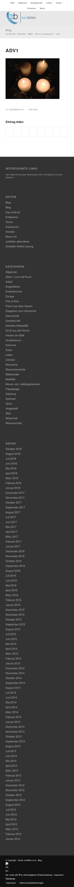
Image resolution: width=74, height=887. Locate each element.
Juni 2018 (11, 463)
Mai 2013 (11, 761)
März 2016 (12, 595)
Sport (42, 8)
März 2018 (12, 478)
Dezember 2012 (15, 785)
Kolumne (31, 8)
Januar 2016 (13, 605)
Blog (8, 30)
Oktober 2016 (14, 561)
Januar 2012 (13, 839)
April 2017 (11, 531)
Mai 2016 (11, 585)
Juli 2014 (11, 692)
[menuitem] (13, 3)
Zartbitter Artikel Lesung (19, 246)
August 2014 (13, 687)
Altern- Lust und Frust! (18, 277)
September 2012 (15, 800)
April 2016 (11, 590)
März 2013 (12, 770)
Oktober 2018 (14, 449)
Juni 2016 (11, 580)
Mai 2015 (11, 644)
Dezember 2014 (15, 668)
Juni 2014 (11, 697)
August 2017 (13, 512)
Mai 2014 (11, 702)
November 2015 (15, 614)
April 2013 (11, 765)
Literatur (10, 359)
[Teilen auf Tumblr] (49, 131)
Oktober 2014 (14, 678)
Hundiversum (13, 340)
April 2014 (11, 707)
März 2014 (12, 712)
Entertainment (14, 291)
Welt (12, 2)
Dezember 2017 (15, 493)
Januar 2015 (13, 663)
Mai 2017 (11, 527)
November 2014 (15, 673)
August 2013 (13, 746)
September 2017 (15, 507)
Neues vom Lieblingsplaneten (23, 384)
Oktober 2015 (14, 619)
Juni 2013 (11, 756)
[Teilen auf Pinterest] (33, 131)
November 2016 (15, 556)
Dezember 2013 (15, 726)
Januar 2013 (13, 780)
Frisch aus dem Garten (19, 306)
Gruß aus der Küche (17, 330)
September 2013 (15, 741)
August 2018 (13, 454)
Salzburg (22, 2)
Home (9, 222)
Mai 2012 (11, 819)
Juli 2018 (11, 458)
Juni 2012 (11, 814)
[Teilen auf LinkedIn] (41, 131)
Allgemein (11, 272)
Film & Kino (12, 301)
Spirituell (10, 398)
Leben (49, 2)
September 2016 (15, 566)
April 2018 (11, 473)
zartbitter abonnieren (17, 241)
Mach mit (11, 236)
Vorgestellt (12, 408)
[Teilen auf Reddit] (57, 131)
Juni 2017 (11, 522)
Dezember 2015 (15, 609)
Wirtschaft (11, 418)
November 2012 (15, 790)
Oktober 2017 (14, 502)
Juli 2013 (11, 751)
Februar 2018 (13, 483)
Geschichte (12, 316)
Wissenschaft (14, 423)
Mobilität (10, 379)
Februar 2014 (13, 717)
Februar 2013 (13, 775)
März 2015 (12, 653)
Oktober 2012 (14, 795)
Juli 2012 (11, 809)
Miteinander (12, 374)
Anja (35, 109)
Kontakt (10, 231)
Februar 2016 (13, 600)
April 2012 (11, 824)
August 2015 (13, 629)
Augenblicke (13, 286)
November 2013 (15, 731)
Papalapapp (12, 389)
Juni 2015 (11, 639)
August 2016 (13, 570)
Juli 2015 (11, 634)
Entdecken (12, 217)
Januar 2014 (13, 722)
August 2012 (13, 804)
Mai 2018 (11, 468)
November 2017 (15, 497)
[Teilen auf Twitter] (17, 131)
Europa (10, 296)
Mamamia (11, 364)
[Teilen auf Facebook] (10, 131)
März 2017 (12, 536)
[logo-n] (31, 18)
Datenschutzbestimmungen (31, 882)
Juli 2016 (11, 575)
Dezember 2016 (15, 551)
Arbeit (9, 281)
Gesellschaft (36, 2)
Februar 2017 (13, 541)
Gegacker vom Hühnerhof (21, 311)
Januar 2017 (13, 546)
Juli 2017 (11, 517)
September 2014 (15, 683)
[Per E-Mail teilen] (64, 131)
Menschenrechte (15, 369)
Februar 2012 (13, 834)
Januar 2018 (13, 488)
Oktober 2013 (14, 736)
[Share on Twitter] (25, 131)
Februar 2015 (13, 658)
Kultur (59, 2)
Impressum (12, 227)
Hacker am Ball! (15, 335)
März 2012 (12, 829)
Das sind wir (13, 212)
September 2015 (15, 624)
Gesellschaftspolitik (17, 325)
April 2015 (11, 648)
